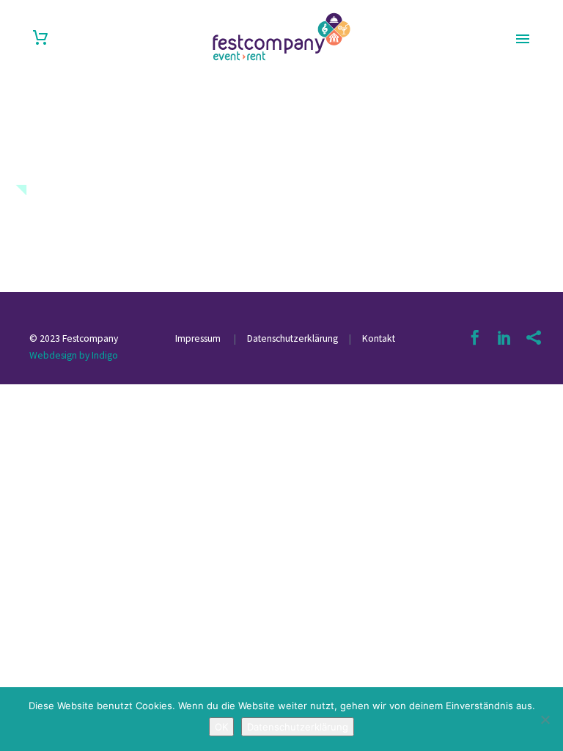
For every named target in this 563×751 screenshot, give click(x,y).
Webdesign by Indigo (73, 355)
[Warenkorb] (40, 38)
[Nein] (544, 719)
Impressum (199, 338)
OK (221, 727)
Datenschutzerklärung (291, 338)
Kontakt (378, 338)
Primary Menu (522, 39)
